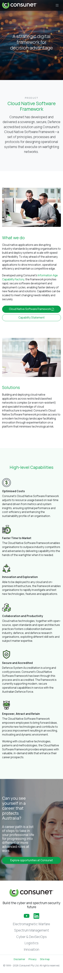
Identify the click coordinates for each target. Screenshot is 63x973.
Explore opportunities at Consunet (31, 860)
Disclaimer (19, 959)
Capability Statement (31, 317)
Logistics (31, 943)
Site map (45, 959)
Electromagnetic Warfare (31, 924)
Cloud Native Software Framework (30, 309)
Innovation (31, 949)
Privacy (33, 959)
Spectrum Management (31, 930)
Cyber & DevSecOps (31, 936)
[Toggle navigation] (57, 5)
